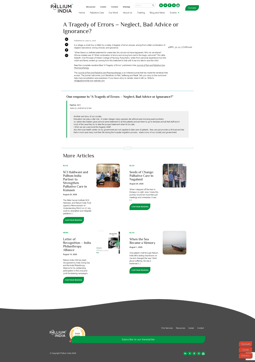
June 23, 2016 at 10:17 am (81, 108)
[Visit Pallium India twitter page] (190, 353)
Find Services (167, 328)
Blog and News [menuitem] (157, 12)
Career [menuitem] (103, 7)
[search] (153, 5)
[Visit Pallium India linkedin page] (185, 353)
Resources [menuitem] (90, 7)
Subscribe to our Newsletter (138, 339)
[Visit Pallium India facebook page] (194, 353)
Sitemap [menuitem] (126, 7)
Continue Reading (73, 220)
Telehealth (245, 344)
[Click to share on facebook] (67, 50)
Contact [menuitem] (114, 7)
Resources (180, 328)
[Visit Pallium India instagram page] (199, 353)
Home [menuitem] (82, 12)
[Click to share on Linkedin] (67, 39)
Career (191, 328)
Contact (200, 328)
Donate (192, 8)
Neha (73, 105)
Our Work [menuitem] (113, 12)
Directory (246, 356)
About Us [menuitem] (127, 12)
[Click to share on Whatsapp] (67, 55)
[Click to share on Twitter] (67, 44)
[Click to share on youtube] (203, 353)
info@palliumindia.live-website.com (89, 81)
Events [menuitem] (173, 12)
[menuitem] (161, 5)
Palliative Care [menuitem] (97, 12)
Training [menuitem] (141, 12)
